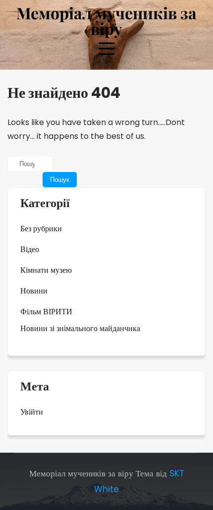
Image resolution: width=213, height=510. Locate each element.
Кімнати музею (46, 270)
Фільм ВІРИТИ (46, 311)
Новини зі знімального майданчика (80, 328)
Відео (29, 249)
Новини (34, 291)
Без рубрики (41, 228)
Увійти (31, 412)
